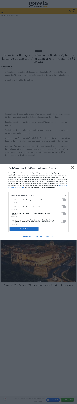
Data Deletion (27, 236)
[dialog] (38, 202)
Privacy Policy (50, 236)
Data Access (38, 236)
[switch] (63, 199)
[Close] (73, 168)
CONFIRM (24, 229)
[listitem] (38, 195)
